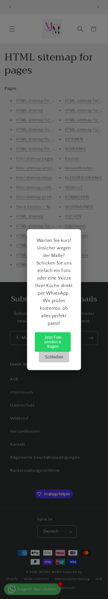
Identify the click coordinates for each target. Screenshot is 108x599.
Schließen (54, 357)
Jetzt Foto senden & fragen (53, 342)
